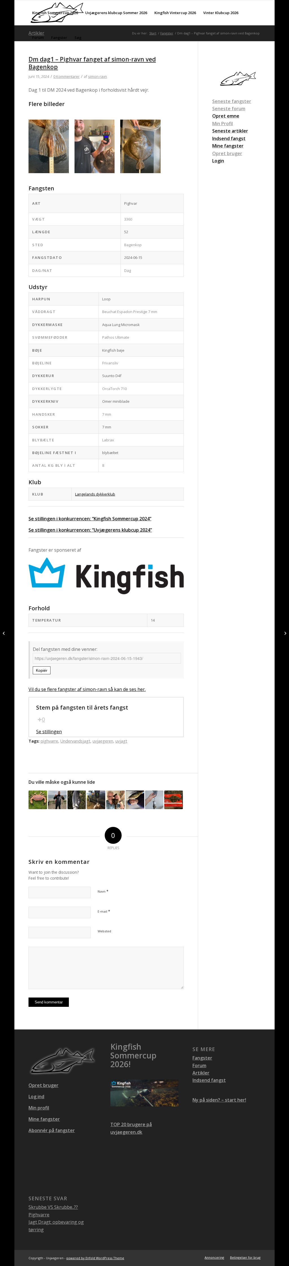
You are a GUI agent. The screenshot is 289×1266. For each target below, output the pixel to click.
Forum (199, 1065)
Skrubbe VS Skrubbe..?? (53, 1207)
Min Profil (222, 123)
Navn (103, 891)
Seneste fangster (231, 101)
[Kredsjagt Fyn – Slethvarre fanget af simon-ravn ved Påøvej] (96, 800)
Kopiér (41, 670)
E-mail (104, 911)
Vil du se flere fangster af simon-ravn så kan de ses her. (87, 689)
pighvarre (49, 741)
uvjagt (121, 741)
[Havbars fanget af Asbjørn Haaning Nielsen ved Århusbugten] (76, 800)
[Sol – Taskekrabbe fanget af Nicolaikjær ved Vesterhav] (38, 800)
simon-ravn (97, 76)
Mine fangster (44, 1119)
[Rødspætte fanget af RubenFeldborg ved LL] (284, 633)
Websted (104, 931)
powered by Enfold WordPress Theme (95, 1258)
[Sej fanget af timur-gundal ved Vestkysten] (57, 800)
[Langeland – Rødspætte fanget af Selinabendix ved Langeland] (4, 633)
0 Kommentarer (66, 76)
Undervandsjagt (75, 741)
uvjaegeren (103, 741)
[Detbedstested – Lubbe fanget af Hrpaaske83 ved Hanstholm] (154, 800)
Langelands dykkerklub (95, 494)
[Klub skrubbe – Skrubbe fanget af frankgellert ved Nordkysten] (115, 800)
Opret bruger (227, 153)
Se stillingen (49, 731)
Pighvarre (39, 1215)
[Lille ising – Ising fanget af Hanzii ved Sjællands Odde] (173, 800)
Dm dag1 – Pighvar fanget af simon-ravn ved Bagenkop (92, 63)
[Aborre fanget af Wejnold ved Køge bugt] (135, 800)
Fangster (202, 1058)
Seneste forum (228, 108)
